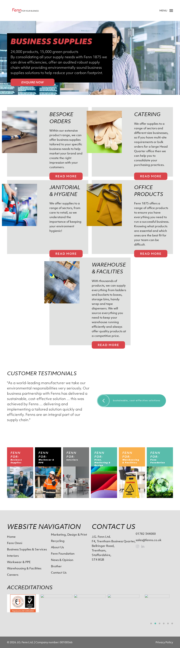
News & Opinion (62, 560)
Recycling (58, 541)
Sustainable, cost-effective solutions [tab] (136, 400)
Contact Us (58, 572)
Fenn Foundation (63, 553)
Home (11, 537)
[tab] (151, 623)
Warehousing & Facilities (24, 568)
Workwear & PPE (19, 562)
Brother (56, 566)
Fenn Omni (14, 543)
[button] (166, 10)
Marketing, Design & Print (69, 534)
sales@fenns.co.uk (148, 540)
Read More (66, 176)
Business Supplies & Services (27, 549)
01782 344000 (146, 534)
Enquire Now (32, 82)
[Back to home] (25, 10)
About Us (57, 547)
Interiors (13, 556)
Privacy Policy (164, 642)
